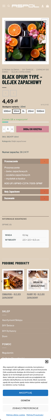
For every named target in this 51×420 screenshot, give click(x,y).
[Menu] (4, 5)
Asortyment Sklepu (12, 320)
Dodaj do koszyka (32, 129)
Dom (4, 336)
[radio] (7, 111)
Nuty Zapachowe (12, 191)
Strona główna (10, 69)
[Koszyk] (47, 6)
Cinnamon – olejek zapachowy (11, 296)
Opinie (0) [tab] (7, 225)
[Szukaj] (9, 6)
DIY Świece (28, 69)
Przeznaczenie (11, 161)
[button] (46, 361)
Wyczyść (45, 105)
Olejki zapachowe (21, 72)
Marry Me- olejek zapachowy (36, 296)
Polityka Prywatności (34, 415)
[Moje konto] (42, 6)
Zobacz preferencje (25, 408)
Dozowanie (9, 198)
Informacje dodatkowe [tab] (14, 219)
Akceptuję (25, 393)
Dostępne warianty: (10, 107)
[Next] (49, 287)
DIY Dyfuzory (9, 331)
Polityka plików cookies (15, 415)
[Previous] (2, 287)
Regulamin (7, 353)
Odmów (25, 400)
